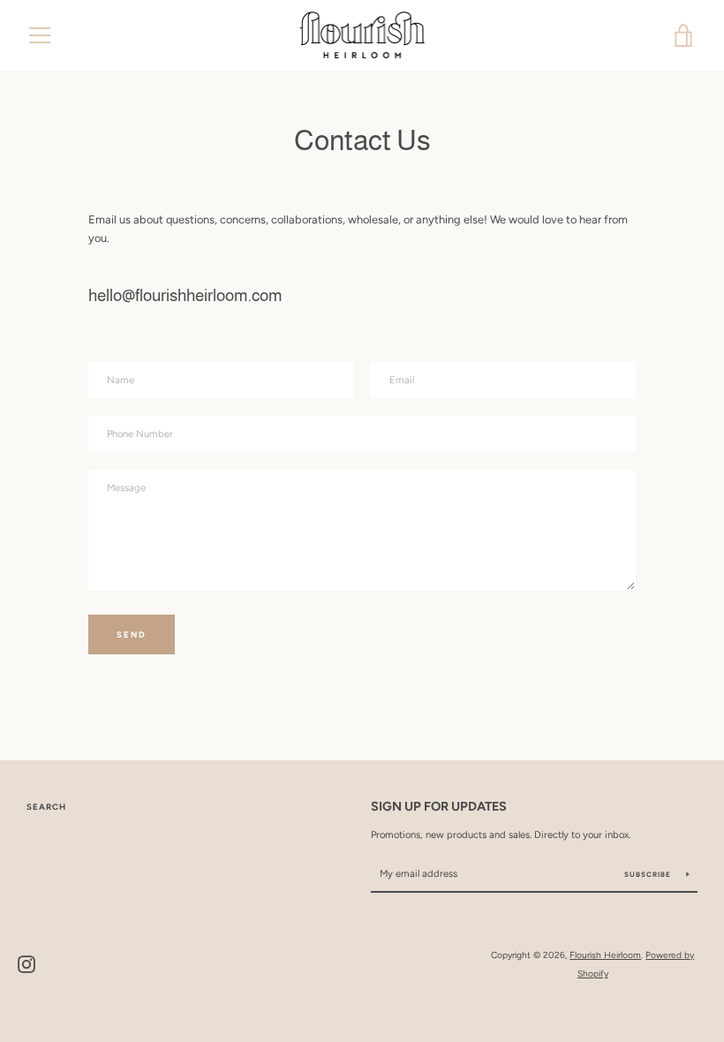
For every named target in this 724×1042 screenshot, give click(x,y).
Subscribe (649, 874)
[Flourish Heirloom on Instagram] (26, 963)
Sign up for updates (439, 806)
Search (46, 807)
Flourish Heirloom (605, 955)
